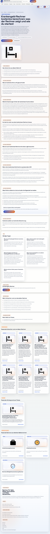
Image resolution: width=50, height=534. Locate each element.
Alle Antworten (17, 40)
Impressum (4, 525)
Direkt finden (33, 1)
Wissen (5, 12)
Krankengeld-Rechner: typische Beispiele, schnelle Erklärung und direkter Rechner (17, 307)
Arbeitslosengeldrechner (8, 448)
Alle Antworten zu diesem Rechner (9, 320)
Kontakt (3, 524)
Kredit (32, 4)
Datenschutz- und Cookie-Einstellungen (9, 529)
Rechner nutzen (20, 424)
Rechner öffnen (6, 290)
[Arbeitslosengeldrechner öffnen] (12, 442)
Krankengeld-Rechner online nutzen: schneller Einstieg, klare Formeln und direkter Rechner (19, 302)
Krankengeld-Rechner (11, 12)
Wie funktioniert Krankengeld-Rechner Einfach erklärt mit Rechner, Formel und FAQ (18, 304)
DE (44, 6)
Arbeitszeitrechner (31, 448)
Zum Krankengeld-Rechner (7, 40)
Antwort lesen (4, 360)
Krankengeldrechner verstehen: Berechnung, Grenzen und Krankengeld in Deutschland (18, 319)
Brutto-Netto (18, 4)
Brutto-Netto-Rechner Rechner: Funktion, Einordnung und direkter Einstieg (15, 517)
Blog (14, 4)
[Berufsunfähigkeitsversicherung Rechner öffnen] (12, 466)
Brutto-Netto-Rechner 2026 (7, 504)
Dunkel (41, 6)
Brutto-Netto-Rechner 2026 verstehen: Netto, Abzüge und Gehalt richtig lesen (15, 515)
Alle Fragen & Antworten (6, 514)
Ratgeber (10, 4)
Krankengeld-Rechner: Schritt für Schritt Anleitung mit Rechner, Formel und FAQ (17, 309)
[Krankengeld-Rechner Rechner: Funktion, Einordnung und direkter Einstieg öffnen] (8, 339)
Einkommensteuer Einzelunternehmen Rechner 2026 (11, 507)
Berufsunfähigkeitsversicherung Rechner (12, 471)
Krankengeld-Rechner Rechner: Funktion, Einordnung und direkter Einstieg (16, 300)
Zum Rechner (21, 455)
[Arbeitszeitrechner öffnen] (37, 442)
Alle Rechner (6, 4)
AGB (3, 528)
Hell (38, 6)
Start (2, 4)
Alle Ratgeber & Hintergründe (7, 512)
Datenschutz (4, 526)
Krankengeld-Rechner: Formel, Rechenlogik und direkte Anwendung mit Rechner (17, 305)
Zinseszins (23, 4)
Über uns (3, 522)
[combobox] (25, 1)
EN (47, 6)
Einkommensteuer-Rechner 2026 (7, 505)
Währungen (28, 4)
